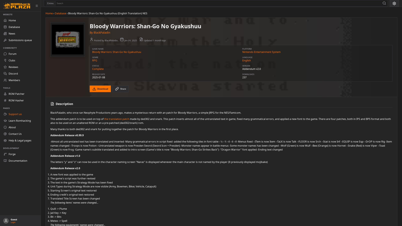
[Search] (384, 3)
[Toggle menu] (36, 5)
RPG (94, 60)
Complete (98, 69)
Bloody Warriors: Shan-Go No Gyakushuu (116, 52)
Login (13, 222)
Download (102, 89)
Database (60, 13)
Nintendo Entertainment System (261, 52)
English (246, 60)
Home (49, 13)
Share (123, 89)
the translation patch (116, 119)
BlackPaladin (102, 32)
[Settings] (394, 3)
